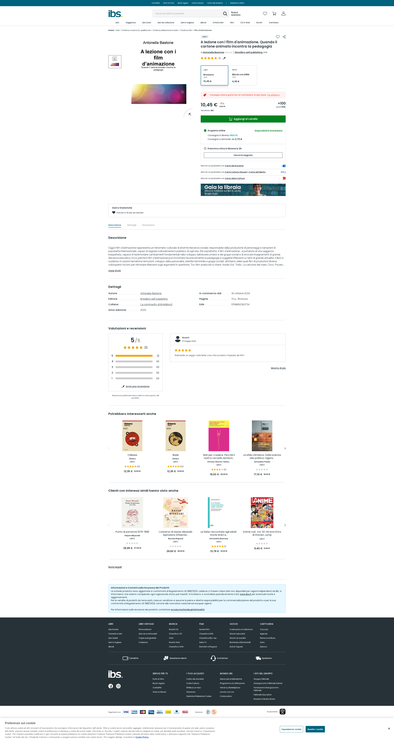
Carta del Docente (234, 165)
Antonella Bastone (213, 52)
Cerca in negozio (243, 155)
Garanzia (190, 692)
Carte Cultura (197, 3)
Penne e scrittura (267, 638)
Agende (263, 633)
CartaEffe (156, 3)
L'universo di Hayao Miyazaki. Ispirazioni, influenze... (176, 533)
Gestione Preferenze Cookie (198, 696)
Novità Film (204, 629)
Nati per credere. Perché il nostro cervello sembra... (219, 457)
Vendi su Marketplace (230, 687)
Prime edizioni (145, 629)
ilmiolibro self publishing (248, 52)
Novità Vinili (174, 642)
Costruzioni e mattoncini (241, 629)
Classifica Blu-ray (208, 638)
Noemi (185, 337)
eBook (111, 646)
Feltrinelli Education (263, 694)
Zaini (262, 642)
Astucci (263, 646)
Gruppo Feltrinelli (261, 679)
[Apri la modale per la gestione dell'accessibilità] (282, 711)
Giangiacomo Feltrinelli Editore (268, 683)
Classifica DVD (206, 633)
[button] (225, 14)
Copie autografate (147, 638)
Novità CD (173, 629)
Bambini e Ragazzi (208, 646)
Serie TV (203, 642)
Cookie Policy (142, 736)
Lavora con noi (227, 692)
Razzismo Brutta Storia (264, 699)
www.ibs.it (245, 594)
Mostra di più (278, 368)
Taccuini (264, 629)
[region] (197, 729)
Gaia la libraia (159, 692)
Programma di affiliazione (232, 683)
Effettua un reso (193, 687)
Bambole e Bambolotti (240, 642)
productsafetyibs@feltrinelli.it (188, 609)
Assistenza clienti (237, 3)
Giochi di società (238, 638)
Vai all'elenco (273, 95)
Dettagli (131, 225)
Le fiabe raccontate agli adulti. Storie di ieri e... (219, 533)
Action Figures (236, 646)
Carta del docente (215, 3)
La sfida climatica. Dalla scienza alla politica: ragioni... (262, 457)
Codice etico (226, 696)
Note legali (115, 567)
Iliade (175, 455)
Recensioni (148, 225)
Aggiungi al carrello (245, 119)
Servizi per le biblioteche (231, 679)
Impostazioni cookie (291, 729)
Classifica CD (175, 633)
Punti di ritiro (168, 3)
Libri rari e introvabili (148, 633)
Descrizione (114, 225)
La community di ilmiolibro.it (156, 304)
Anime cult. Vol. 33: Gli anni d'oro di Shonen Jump (262, 533)
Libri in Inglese (114, 642)
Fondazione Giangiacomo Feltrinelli (266, 689)
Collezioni (143, 642)
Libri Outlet (113, 638)
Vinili (171, 638)
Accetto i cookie (315, 729)
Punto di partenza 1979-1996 (132, 532)
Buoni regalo (183, 3)
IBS (212, 110)
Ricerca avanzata (235, 13)
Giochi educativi (237, 633)
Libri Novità (113, 629)
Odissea (132, 455)
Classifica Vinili (176, 646)
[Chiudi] (389, 728)
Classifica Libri (115, 633)
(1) (146, 347)
